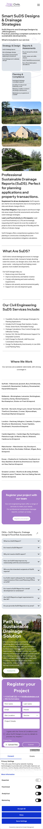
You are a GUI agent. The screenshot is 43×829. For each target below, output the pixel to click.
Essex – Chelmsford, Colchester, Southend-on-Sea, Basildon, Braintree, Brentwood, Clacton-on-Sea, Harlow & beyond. (21, 461)
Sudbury (25, 386)
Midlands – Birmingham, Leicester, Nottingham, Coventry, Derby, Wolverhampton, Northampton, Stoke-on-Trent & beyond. (21, 398)
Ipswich (22, 384)
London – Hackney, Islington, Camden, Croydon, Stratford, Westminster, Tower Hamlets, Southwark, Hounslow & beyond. (21, 423)
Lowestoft (6, 386)
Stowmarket (34, 386)
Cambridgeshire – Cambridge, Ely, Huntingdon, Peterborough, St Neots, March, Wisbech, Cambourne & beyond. (21, 436)
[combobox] (31, 715)
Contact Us (11, 671)
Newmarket (16, 386)
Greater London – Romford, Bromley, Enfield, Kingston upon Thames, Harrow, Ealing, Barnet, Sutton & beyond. (21, 474)
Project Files (7, 740)
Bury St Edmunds (33, 384)
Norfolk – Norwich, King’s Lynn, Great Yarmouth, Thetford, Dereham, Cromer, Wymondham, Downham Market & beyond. (21, 411)
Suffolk (5, 384)
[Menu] (38, 5)
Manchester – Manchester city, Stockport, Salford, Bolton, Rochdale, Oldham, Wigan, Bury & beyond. (21, 449)
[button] (21, 519)
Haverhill (5, 389)
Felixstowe (13, 384)
